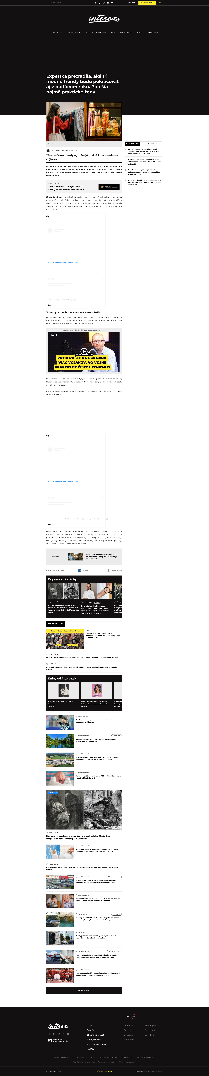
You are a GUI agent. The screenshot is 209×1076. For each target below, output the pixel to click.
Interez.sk (128, 1025)
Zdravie (96, 602)
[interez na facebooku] (95, 3)
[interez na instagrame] (63, 1033)
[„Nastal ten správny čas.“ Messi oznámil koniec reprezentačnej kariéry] (60, 722)
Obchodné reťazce (114, 877)
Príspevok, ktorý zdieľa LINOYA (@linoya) (62, 300)
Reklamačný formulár (106, 1062)
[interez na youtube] (68, 1033)
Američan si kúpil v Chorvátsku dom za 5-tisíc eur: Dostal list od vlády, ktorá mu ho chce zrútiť (144, 182)
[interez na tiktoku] (99, 3)
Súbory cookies (94, 1039)
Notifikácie (92, 1049)
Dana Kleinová (55, 150)
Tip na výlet (116, 735)
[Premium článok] (53, 793)
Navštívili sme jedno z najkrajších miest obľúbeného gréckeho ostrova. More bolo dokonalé (144, 162)
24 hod (151, 144)
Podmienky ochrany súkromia (84, 1057)
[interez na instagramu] (104, 3)
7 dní (158, 144)
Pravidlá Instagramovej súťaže (84, 1062)
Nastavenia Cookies (96, 1044)
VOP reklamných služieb (108, 1057)
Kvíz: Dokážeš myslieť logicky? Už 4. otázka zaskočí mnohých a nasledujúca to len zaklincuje (144, 172)
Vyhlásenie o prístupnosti (127, 1062)
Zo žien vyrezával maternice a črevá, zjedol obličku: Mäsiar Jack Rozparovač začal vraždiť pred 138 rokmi (63, 609)
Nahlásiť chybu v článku (55, 571)
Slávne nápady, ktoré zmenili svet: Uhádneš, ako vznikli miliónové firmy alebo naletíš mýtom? (103, 635)
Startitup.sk (150, 1025)
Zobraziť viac (84, 990)
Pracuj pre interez (55, 2)
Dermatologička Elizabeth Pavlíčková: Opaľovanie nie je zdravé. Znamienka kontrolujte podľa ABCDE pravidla (95, 609)
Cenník (90, 1030)
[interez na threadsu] (108, 3)
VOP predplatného (127, 1057)
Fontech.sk (129, 1039)
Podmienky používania (61, 1057)
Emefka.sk (150, 1035)
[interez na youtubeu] (112, 3)
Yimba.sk (128, 1035)
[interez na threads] (54, 1033)
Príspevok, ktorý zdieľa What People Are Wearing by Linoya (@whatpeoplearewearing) (78, 519)
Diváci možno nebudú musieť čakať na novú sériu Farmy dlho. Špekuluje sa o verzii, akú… (101, 556)
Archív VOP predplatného (146, 1057)
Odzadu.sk (150, 1030)
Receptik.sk (129, 1030)
